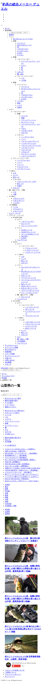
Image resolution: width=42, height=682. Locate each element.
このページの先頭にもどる (14, 670)
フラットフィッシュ (12, 421)
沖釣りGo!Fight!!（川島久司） (16, 451)
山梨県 (7, 512)
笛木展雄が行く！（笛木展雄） (16, 455)
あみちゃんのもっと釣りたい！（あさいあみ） (22, 481)
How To (7, 440)
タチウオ (8, 432)
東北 (6, 487)
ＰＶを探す (9, 403)
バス (6, 417)
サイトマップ (10, 676)
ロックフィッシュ (11, 425)
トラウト (8, 419)
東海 (6, 495)
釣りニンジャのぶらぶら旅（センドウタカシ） (22, 474)
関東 (6, 489)
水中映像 (8, 441)
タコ (6, 430)
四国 (6, 501)
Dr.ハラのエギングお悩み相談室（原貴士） (20, 460)
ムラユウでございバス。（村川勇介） (19, 472)
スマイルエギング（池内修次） (16, 457)
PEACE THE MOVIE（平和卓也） (17, 479)
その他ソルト (10, 434)
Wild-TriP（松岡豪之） (13, 462)
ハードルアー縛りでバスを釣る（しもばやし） (22, 477)
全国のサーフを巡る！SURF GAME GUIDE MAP (22, 468)
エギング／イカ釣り (12, 413)
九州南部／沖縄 (10, 506)
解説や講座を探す (11, 400)
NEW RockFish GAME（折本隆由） (17, 464)
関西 (6, 497)
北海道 (7, 484)
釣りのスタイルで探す (13, 398)
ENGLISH (4, 368)
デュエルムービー (8, 376)
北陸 (6, 493)
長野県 (7, 514)
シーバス (8, 415)
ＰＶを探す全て (10, 445)
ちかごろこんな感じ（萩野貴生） (17, 466)
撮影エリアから (10, 407)
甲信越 (4, 378)
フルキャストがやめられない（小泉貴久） (20, 449)
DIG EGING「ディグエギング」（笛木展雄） (21, 453)
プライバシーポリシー (13, 674)
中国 (6, 499)
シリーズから (10, 405)
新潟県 (7, 509)
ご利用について (10, 672)
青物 (6, 423)
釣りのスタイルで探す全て (14, 411)
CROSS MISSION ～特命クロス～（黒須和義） (22, 470)
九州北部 (8, 504)
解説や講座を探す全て (13, 438)
